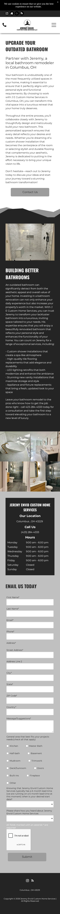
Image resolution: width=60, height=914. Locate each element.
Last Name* (12, 608)
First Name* (12, 597)
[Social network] (12, 13)
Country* (11, 707)
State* (9, 684)
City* (9, 672)
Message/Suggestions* (18, 718)
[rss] (22, 13)
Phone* (10, 631)
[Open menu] (54, 25)
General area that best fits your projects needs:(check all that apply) (27, 738)
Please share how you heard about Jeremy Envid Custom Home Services (29, 812)
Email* (9, 620)
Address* (11, 643)
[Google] (17, 13)
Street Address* (14, 650)
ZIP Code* (11, 695)
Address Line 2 (14, 661)
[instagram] (7, 13)
